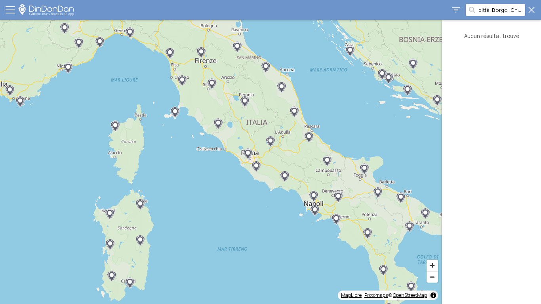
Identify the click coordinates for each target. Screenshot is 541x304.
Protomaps (376, 295)
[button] (388, 78)
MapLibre (351, 295)
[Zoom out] (432, 277)
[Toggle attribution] (433, 295)
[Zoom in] (432, 265)
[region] (221, 162)
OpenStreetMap (410, 295)
